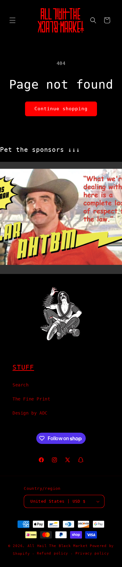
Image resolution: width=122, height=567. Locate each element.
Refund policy (52, 553)
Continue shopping (61, 109)
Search (21, 384)
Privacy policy (92, 553)
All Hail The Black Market (58, 546)
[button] (12, 20)
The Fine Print (31, 398)
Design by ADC (30, 412)
